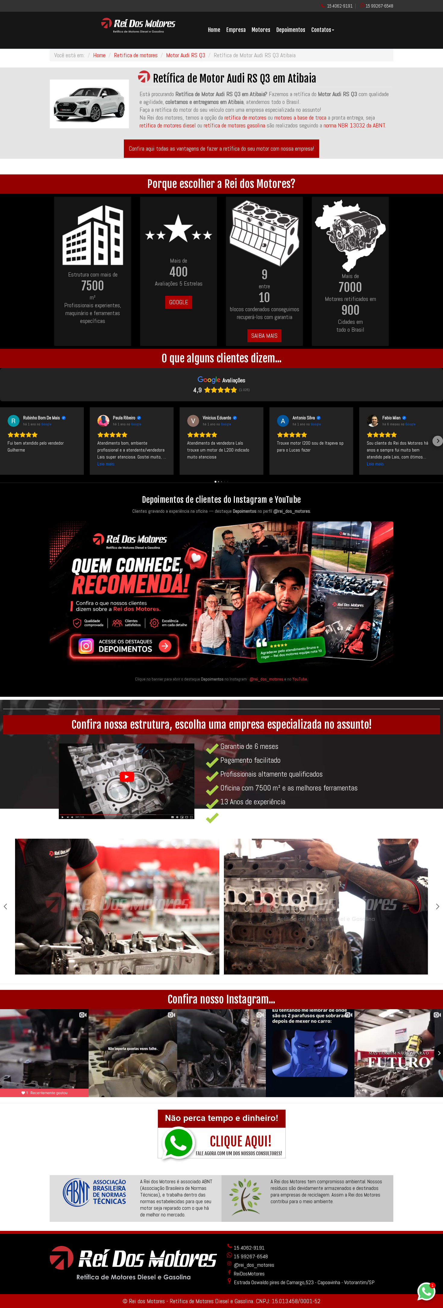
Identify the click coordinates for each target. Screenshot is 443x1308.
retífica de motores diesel (168, 125)
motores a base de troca (301, 117)
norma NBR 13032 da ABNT (354, 125)
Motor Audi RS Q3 (185, 55)
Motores (261, 30)
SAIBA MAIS (264, 336)
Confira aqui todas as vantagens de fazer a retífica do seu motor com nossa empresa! (221, 148)
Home (214, 30)
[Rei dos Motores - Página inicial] (138, 30)
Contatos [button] (321, 30)
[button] (5, 441)
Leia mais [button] (106, 464)
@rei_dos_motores (266, 679)
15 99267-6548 (379, 6)
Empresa (236, 30)
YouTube (299, 679)
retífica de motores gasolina (234, 125)
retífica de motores (245, 117)
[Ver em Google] (14, 421)
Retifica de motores (136, 55)
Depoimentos (290, 30)
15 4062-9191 (340, 6)
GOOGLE (178, 302)
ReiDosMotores (249, 1273)
